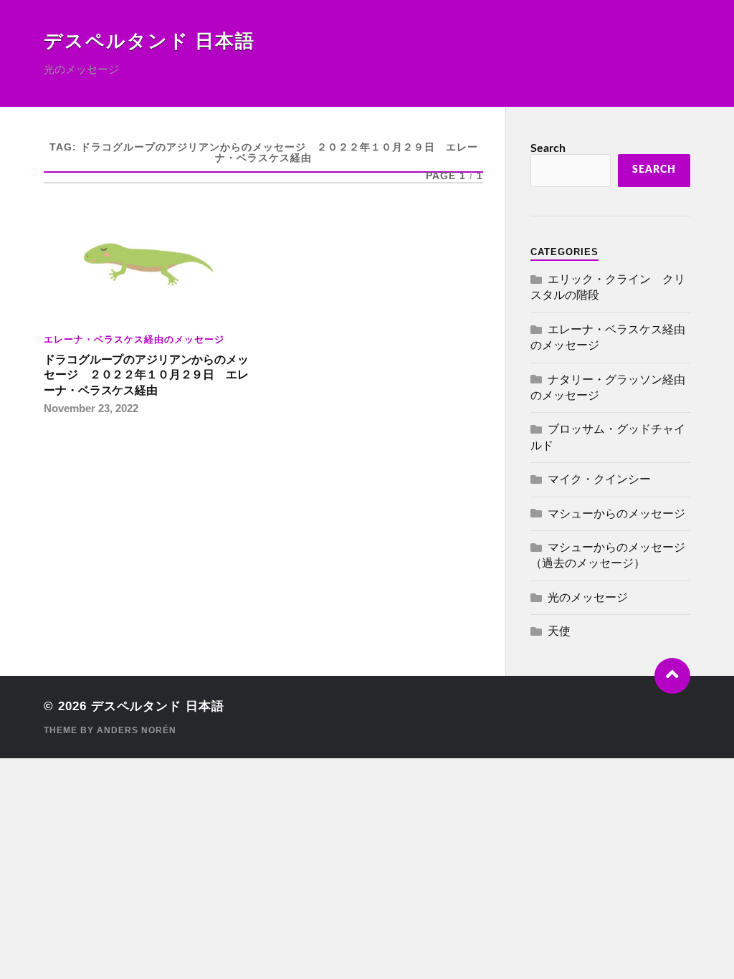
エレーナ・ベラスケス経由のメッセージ (134, 339)
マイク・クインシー (599, 479)
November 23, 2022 (91, 408)
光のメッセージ (588, 597)
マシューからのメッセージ (616, 514)
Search (548, 148)
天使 (559, 631)
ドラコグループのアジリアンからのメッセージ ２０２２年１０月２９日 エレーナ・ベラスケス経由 (146, 374)
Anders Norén (136, 730)
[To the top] (672, 676)
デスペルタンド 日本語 (149, 41)
